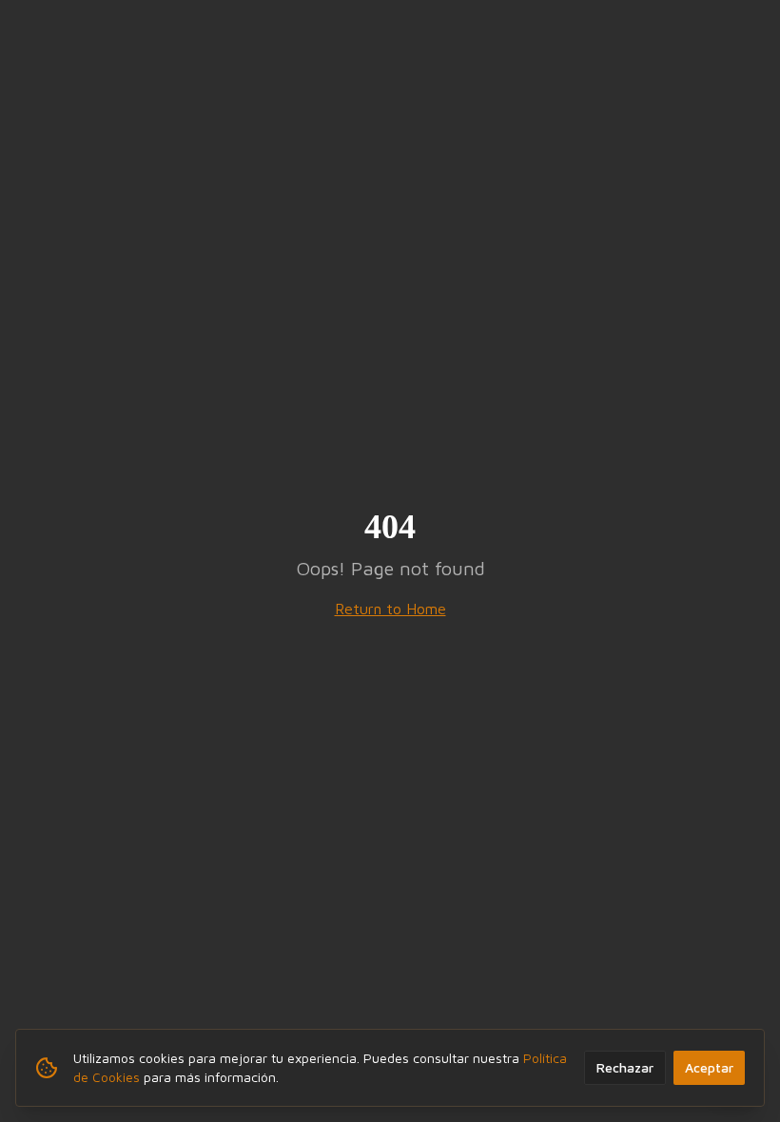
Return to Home (390, 608)
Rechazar (624, 1067)
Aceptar (709, 1067)
